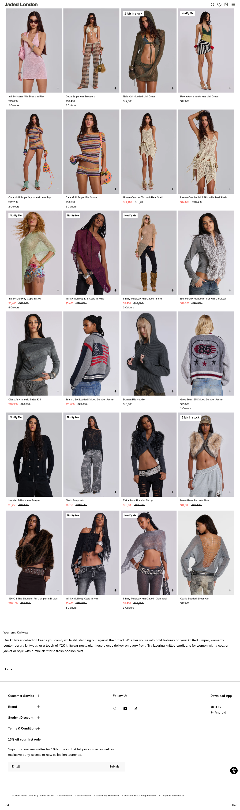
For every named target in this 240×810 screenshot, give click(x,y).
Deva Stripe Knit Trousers (80, 96)
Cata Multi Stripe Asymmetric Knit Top (29, 197)
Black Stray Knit (75, 500)
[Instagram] (114, 708)
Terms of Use (47, 795)
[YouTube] (125, 708)
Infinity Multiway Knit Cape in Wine (85, 298)
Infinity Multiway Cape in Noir (82, 598)
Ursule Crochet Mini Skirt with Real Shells (203, 197)
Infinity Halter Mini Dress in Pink (26, 96)
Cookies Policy (83, 795)
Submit (114, 766)
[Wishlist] (219, 5)
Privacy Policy (64, 795)
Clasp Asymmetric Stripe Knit (24, 399)
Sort (6, 805)
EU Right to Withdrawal (171, 795)
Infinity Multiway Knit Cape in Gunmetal (145, 598)
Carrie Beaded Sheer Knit (194, 598)
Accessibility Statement (106, 795)
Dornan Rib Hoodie (134, 399)
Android (220, 712)
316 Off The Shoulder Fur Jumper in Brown (32, 598)
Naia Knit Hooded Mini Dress (139, 96)
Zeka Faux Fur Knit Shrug (138, 500)
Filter (233, 805)
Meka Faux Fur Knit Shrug (195, 500)
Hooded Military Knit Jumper (24, 500)
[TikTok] (136, 708)
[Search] (212, 4)
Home (8, 669)
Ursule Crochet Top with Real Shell (142, 197)
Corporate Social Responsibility (139, 795)
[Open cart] (226, 4)
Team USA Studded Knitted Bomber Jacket (90, 399)
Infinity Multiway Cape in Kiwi (24, 298)
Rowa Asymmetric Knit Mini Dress (199, 96)
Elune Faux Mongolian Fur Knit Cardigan (203, 298)
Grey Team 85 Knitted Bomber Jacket (201, 399)
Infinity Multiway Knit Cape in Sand (142, 298)
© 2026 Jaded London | (25, 795)
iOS (218, 707)
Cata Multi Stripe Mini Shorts (82, 197)
